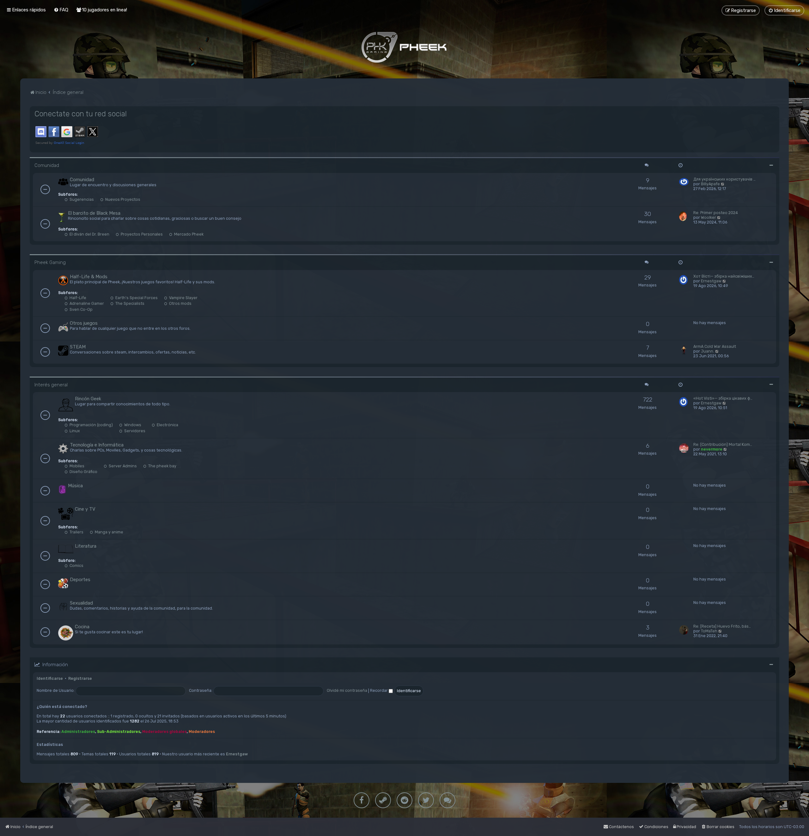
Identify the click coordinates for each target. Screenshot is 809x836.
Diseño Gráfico (83, 471)
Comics (76, 565)
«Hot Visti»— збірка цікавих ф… (722, 398)
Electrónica (167, 424)
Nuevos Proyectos (122, 199)
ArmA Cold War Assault (714, 346)
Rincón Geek (88, 399)
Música (75, 486)
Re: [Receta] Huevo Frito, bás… (722, 626)
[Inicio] (404, 47)
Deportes (80, 579)
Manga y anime (108, 532)
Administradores (78, 731)
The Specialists (129, 303)
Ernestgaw (711, 281)
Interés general (51, 385)
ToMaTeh (709, 631)
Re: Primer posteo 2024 (715, 212)
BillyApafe (710, 183)
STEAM (78, 347)
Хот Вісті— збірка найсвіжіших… (723, 276)
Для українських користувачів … (724, 179)
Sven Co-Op (81, 309)
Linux (74, 430)
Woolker (708, 217)
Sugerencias (81, 199)
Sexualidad (81, 603)
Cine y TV (85, 509)
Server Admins (122, 466)
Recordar (379, 690)
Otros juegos (84, 323)
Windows (132, 424)
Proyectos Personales (141, 234)
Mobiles (76, 466)
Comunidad (46, 165)
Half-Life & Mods (88, 277)
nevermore (711, 449)
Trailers (76, 532)
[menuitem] (61, 9)
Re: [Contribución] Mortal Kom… (722, 444)
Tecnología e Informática (97, 445)
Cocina (82, 627)
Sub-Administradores (118, 731)
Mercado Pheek (188, 234)
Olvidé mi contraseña (347, 690)
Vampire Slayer (183, 297)
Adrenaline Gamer (86, 303)
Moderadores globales (164, 731)
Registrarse (80, 678)
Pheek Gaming (50, 262)
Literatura (85, 546)
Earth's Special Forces (136, 297)
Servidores (134, 430)
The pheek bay (161, 466)
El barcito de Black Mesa (94, 213)
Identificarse (50, 678)
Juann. (707, 351)
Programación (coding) (91, 424)
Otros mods (180, 303)
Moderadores (202, 731)
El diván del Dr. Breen (89, 234)
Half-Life (77, 297)
